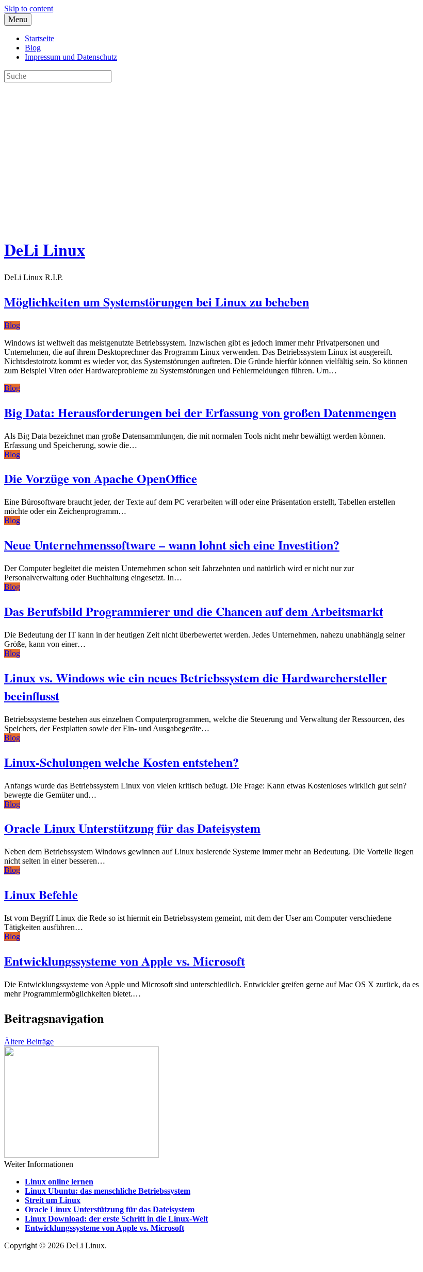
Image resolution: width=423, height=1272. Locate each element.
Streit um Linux (52, 1200)
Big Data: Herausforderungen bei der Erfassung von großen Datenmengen (200, 412)
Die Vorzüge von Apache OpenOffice (100, 478)
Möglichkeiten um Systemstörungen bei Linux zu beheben (156, 302)
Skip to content (28, 8)
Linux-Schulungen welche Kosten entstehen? (121, 762)
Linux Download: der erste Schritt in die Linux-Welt (116, 1218)
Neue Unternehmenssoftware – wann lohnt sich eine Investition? (171, 545)
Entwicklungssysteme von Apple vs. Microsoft (124, 961)
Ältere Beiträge (29, 1041)
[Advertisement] (211, 154)
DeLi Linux (44, 249)
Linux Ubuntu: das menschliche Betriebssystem (107, 1191)
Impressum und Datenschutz (71, 57)
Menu (17, 19)
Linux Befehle (41, 894)
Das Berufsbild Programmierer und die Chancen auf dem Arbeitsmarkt (193, 611)
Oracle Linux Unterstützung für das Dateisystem (132, 828)
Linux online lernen (59, 1181)
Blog (33, 47)
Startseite (39, 38)
